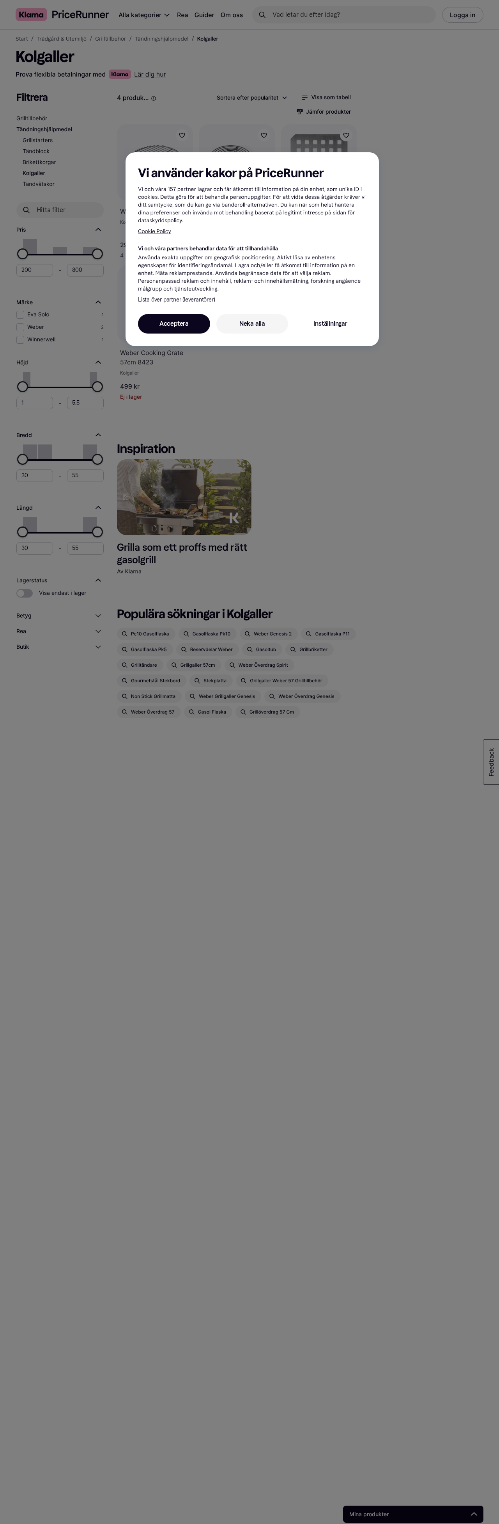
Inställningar (330, 324)
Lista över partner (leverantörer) (176, 300)
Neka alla (252, 324)
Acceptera (174, 324)
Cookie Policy (154, 231)
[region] (252, 249)
